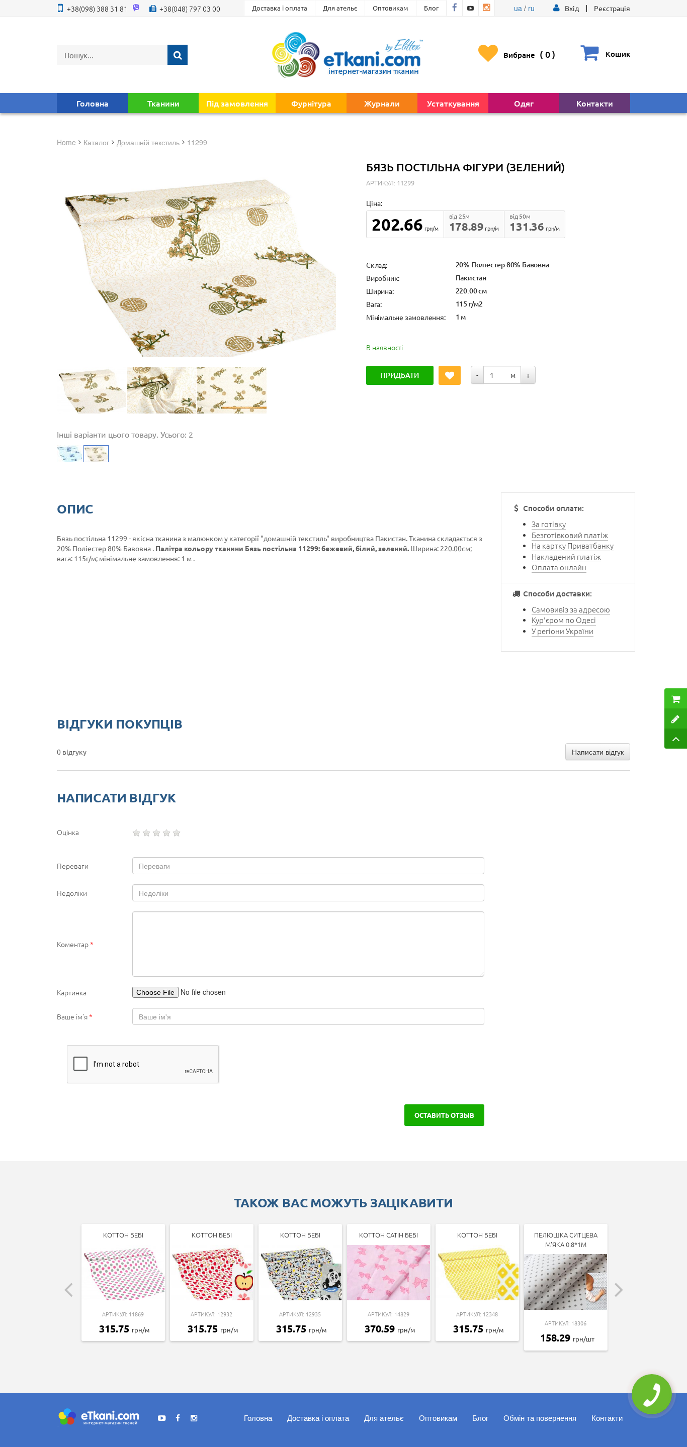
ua (518, 8)
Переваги (73, 866)
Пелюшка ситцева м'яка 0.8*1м (565, 1239)
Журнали (382, 103)
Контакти (594, 103)
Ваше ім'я (75, 1016)
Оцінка (68, 832)
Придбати (400, 375)
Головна (92, 103)
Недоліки (72, 893)
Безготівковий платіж (570, 535)
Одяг (524, 103)
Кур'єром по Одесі (564, 619)
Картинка (72, 992)
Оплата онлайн (559, 567)
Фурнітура (311, 103)
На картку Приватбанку (573, 545)
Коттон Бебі (123, 1234)
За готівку (549, 524)
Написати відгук (598, 752)
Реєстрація (612, 8)
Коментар (75, 944)
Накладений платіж (566, 556)
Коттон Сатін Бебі (388, 1234)
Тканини (163, 103)
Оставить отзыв (444, 1114)
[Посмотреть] (91, 390)
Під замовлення (237, 103)
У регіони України (562, 631)
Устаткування (453, 103)
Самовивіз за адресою (571, 609)
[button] (572, 8)
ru (531, 8)
